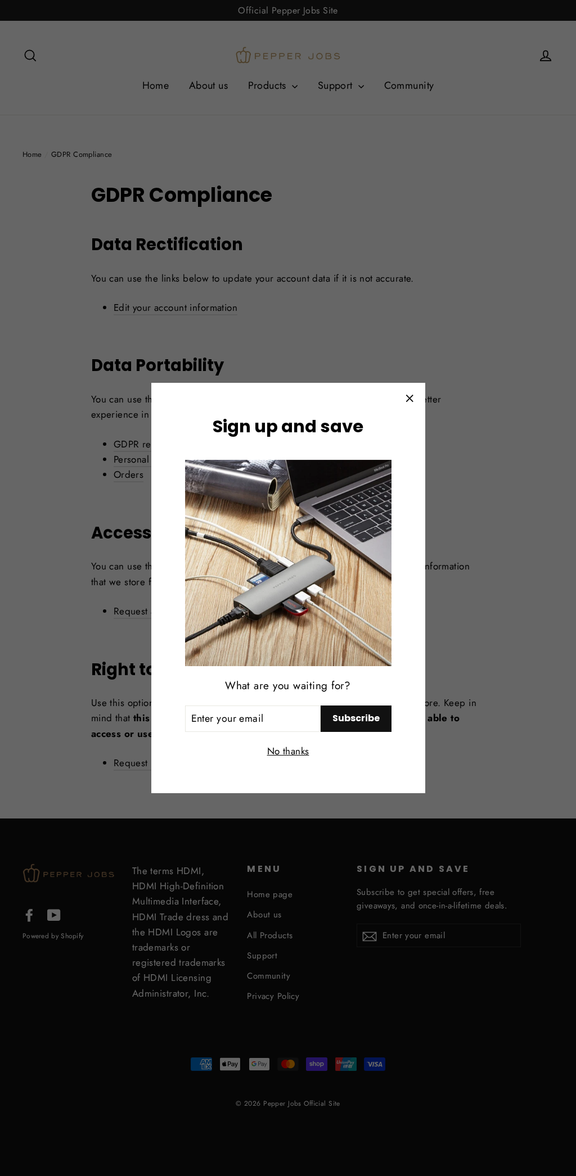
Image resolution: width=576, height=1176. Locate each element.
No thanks (288, 751)
